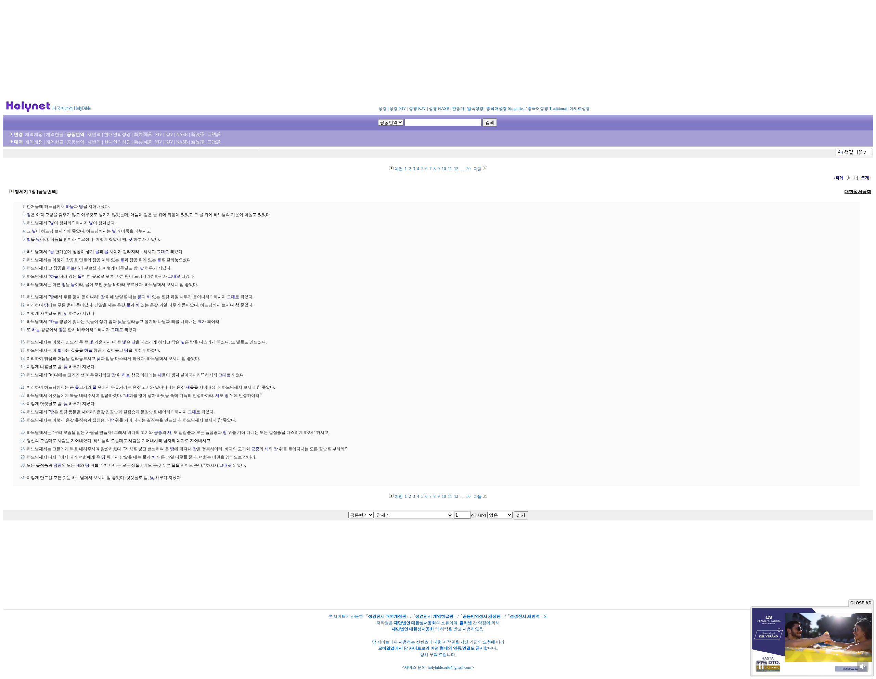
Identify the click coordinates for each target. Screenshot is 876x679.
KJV (169, 134)
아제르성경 (579, 108)
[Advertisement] (438, 51)
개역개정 (34, 134)
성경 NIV (397, 108)
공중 (158, 432)
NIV (158, 134)
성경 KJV (417, 108)
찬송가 (458, 108)
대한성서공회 (858, 191)
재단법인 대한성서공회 (415, 622)
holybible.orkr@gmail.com (449, 667)
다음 (478, 168)
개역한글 (55, 134)
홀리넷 (466, 622)
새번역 (94, 134)
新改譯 (197, 134)
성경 (382, 108)
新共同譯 (143, 134)
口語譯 (214, 134)
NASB (182, 134)
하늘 (70, 206)
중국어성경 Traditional (547, 108)
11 (450, 168)
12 (456, 168)
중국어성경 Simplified (505, 108)
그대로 (163, 251)
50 (468, 168)
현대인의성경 (117, 134)
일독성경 (475, 108)
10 (444, 168)
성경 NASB (439, 108)
